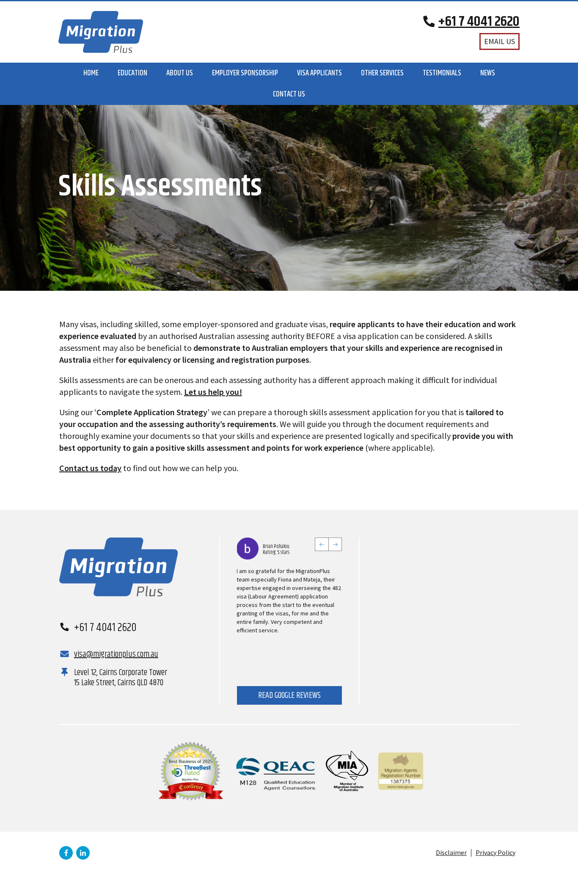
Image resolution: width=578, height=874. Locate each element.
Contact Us (289, 94)
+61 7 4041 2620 (105, 628)
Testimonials (442, 73)
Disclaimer (451, 852)
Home (91, 73)
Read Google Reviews (289, 695)
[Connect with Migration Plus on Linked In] (83, 853)
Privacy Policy (495, 852)
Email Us (499, 41)
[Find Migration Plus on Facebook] (66, 853)
